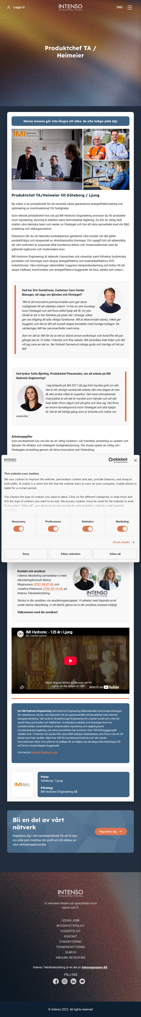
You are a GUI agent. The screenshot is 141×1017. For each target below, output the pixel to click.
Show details (121, 542)
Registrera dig (108, 831)
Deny (26, 553)
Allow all (115, 553)
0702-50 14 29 (52, 589)
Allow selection (70, 553)
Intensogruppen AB (94, 967)
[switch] (53, 529)
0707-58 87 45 (43, 584)
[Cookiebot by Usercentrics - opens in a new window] (111, 460)
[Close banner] (135, 460)
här (114, 121)
